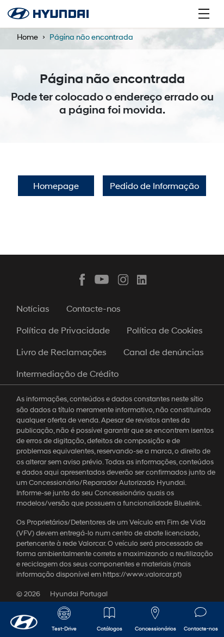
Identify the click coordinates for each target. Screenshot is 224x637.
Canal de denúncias (163, 351)
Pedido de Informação (154, 185)
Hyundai (48, 14)
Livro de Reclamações (61, 351)
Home (27, 36)
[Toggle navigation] (203, 13)
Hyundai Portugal (79, 594)
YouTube (102, 280)
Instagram (122, 280)
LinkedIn (142, 280)
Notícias (32, 308)
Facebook (82, 280)
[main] (112, 318)
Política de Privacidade (63, 330)
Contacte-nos (93, 308)
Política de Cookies (165, 330)
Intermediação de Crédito (67, 373)
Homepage (56, 185)
